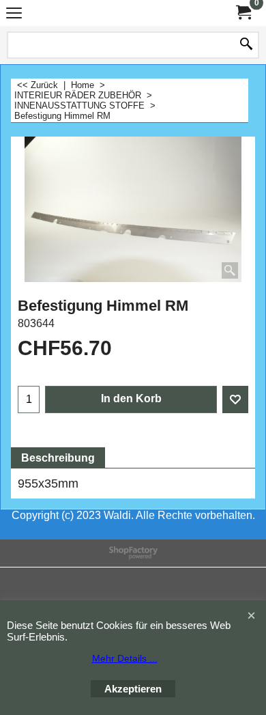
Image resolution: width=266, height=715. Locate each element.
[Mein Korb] (243, 12)
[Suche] (246, 45)
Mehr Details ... (125, 658)
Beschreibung (58, 458)
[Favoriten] (235, 399)
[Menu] (14, 14)
